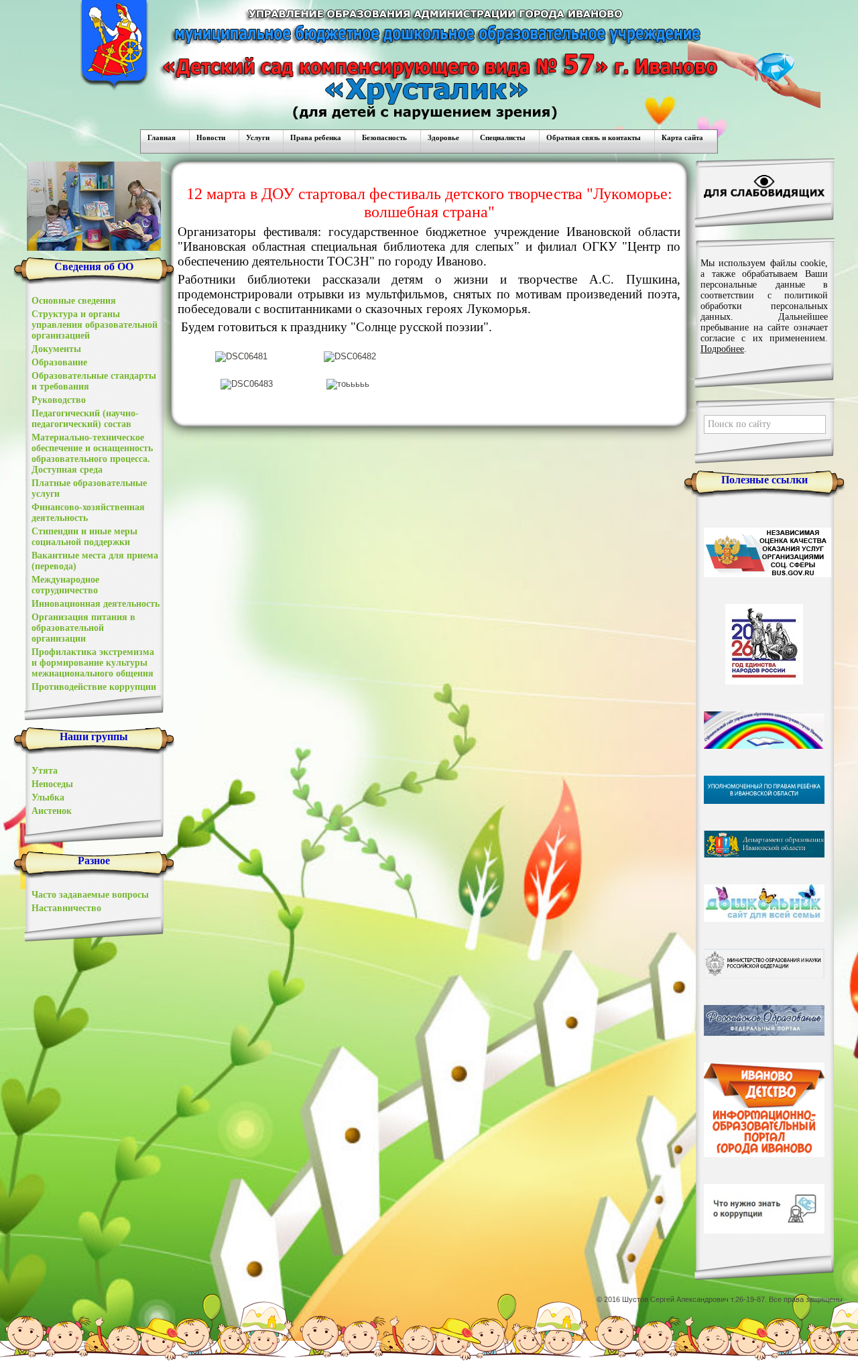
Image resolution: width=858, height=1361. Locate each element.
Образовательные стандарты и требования (94, 381)
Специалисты (503, 137)
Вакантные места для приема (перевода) (95, 560)
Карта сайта (682, 137)
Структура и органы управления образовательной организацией (95, 325)
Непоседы (52, 784)
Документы (56, 349)
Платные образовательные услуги (89, 488)
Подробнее (722, 349)
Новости (210, 137)
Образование (59, 362)
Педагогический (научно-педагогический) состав (85, 418)
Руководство (59, 400)
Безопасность (384, 137)
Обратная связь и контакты (593, 137)
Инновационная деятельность (96, 604)
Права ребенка (315, 137)
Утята (45, 771)
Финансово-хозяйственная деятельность (88, 512)
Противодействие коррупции (94, 687)
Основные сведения (74, 301)
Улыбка (48, 797)
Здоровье (443, 137)
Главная (161, 137)
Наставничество (66, 908)
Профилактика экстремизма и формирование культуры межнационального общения (93, 662)
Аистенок (52, 811)
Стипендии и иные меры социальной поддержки (84, 536)
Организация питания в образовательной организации (83, 628)
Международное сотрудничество (65, 585)
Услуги (257, 137)
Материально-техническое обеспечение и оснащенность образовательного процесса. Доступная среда (92, 453)
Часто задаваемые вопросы (90, 895)
